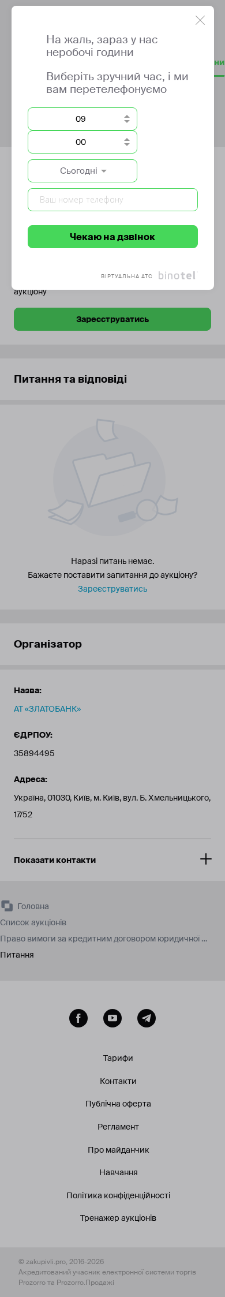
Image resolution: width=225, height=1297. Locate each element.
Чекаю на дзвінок (112, 237)
